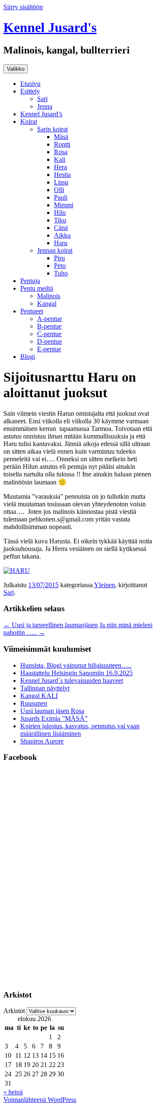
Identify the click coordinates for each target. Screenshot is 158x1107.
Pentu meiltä (36, 288)
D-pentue (49, 341)
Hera (60, 167)
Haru (60, 242)
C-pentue (49, 333)
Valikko (15, 69)
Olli (59, 189)
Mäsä (61, 136)
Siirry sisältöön (23, 7)
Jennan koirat (54, 250)
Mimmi (63, 205)
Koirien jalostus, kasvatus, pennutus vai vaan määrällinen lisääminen (79, 729)
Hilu (60, 212)
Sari (42, 98)
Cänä (61, 227)
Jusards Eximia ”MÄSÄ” (54, 718)
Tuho (61, 273)
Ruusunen (33, 703)
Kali (59, 159)
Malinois (48, 295)
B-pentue (49, 326)
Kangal (46, 303)
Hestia (62, 174)
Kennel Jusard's (49, 27)
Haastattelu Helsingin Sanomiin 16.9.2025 (76, 672)
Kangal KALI (39, 695)
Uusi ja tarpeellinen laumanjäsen (50, 624)
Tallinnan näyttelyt (45, 688)
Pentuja (30, 280)
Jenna (44, 106)
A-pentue (49, 318)
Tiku (60, 220)
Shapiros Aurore (42, 741)
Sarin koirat (52, 129)
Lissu (61, 182)
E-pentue (49, 349)
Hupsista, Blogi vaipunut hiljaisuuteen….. (75, 665)
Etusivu (30, 83)
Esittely (30, 91)
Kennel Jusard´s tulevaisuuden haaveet (71, 680)
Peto (60, 265)
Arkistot (14, 1010)
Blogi (27, 356)
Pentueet (31, 311)
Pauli (60, 197)
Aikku (62, 235)
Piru (59, 258)
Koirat (28, 121)
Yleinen (104, 584)
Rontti (62, 144)
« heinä (13, 1092)
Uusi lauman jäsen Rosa (52, 710)
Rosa (60, 151)
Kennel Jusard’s (41, 114)
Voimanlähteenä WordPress (39, 1099)
